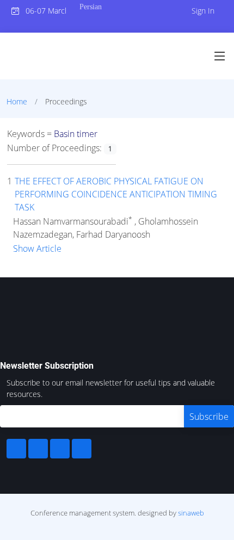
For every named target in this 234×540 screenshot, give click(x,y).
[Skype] (81, 448)
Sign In (203, 10)
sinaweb (191, 513)
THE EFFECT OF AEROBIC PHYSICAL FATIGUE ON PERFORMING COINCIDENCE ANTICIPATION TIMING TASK (116, 194)
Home (17, 101)
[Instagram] (60, 448)
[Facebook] (16, 448)
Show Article (37, 249)
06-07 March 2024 (42, 10)
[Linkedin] (38, 448)
